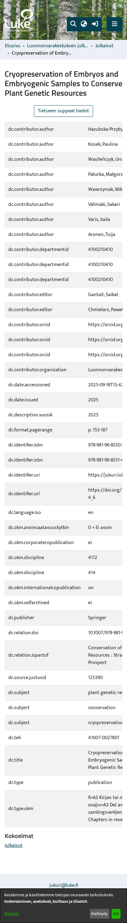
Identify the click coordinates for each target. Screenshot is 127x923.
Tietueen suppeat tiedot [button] (63, 111)
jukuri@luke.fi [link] (63, 885)
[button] (73, 24)
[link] (20, 20)
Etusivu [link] (12, 46)
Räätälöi (11, 913)
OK (116, 913)
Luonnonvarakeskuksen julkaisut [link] (58, 46)
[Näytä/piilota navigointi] (114, 24)
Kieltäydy (99, 913)
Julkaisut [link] (104, 46)
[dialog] (63, 906)
